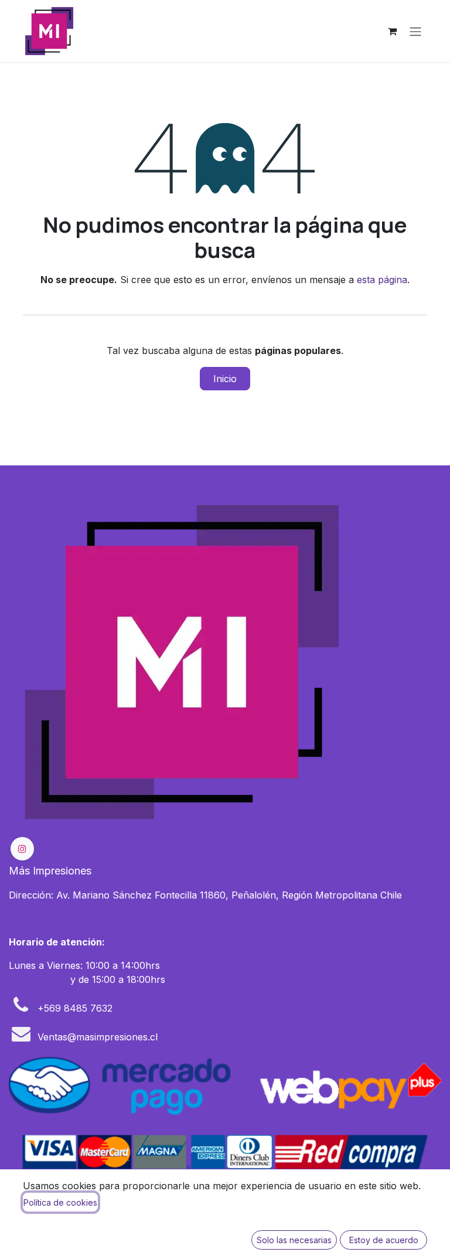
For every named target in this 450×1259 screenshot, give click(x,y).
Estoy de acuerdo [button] (383, 1240)
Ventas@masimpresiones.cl (98, 1037)
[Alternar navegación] (415, 31)
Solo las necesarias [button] (294, 1240)
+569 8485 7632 (75, 1008)
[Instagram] (22, 848)
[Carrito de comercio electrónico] (392, 31)
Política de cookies (60, 1202)
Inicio (225, 378)
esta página (382, 279)
